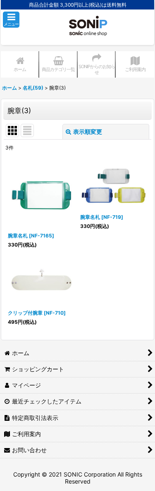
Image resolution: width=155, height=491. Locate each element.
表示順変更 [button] (87, 131)
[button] (11, 20)
